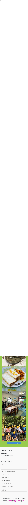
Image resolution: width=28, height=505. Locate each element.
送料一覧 (4, 490)
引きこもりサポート (6, 483)
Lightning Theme (17, 500)
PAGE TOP (25, 488)
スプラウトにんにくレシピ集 (8, 471)
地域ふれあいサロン (6, 477)
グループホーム (5, 468)
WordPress (10, 500)
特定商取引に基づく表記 (7, 486)
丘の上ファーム (5, 474)
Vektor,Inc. (16, 501)
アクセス (4, 464)
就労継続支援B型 (6, 480)
